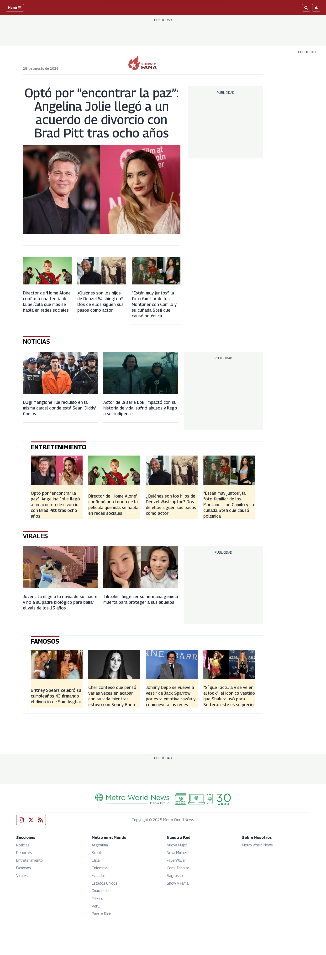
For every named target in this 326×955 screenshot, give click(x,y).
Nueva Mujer (177, 845)
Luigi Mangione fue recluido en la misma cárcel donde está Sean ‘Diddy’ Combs (59, 408)
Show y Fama (178, 883)
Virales (22, 875)
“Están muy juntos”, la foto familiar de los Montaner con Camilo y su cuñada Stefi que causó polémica (154, 304)
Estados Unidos (104, 883)
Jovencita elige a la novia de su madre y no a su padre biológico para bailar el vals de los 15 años (60, 602)
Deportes (24, 852)
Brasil (96, 852)
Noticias (22, 845)
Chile (96, 860)
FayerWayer (176, 860)
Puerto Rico (101, 914)
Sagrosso (175, 875)
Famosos (23, 868)
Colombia (99, 868)
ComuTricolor (178, 868)
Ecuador (98, 875)
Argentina (100, 845)
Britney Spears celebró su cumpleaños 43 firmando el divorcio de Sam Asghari (56, 696)
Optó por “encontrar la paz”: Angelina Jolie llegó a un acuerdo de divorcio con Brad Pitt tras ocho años (102, 112)
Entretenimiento (29, 860)
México (97, 898)
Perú (96, 906)
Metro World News (257, 845)
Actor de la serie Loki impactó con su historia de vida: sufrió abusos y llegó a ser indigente (140, 408)
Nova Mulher (177, 852)
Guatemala (100, 891)
